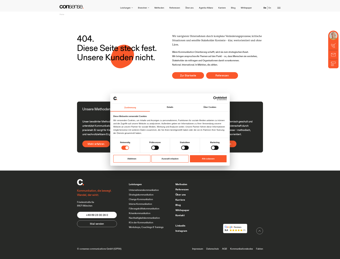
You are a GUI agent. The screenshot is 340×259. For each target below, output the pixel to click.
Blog (233, 7)
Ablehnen (131, 159)
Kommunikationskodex (241, 248)
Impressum (197, 248)
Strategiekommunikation (141, 194)
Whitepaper (246, 7)
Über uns (189, 7)
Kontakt (180, 215)
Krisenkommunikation (139, 213)
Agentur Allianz (206, 7)
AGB (224, 248)
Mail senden (97, 224)
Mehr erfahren (96, 144)
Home (62, 14)
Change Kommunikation (141, 199)
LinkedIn (180, 225)
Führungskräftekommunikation (144, 208)
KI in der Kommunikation (141, 222)
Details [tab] (170, 107)
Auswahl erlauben (170, 159)
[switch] (155, 148)
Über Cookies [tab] (209, 107)
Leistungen (125, 7)
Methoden (159, 7)
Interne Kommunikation (140, 204)
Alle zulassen (208, 159)
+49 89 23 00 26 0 (97, 215)
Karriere (222, 7)
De (265, 7)
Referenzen (174, 7)
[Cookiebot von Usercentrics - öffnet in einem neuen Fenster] (215, 98)
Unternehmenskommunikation (144, 190)
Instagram (181, 230)
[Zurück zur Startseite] (72, 6)
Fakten (259, 248)
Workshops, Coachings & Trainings (146, 227)
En (270, 7)
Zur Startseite (188, 75)
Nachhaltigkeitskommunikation (144, 217)
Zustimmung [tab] (130, 107)
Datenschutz (212, 248)
